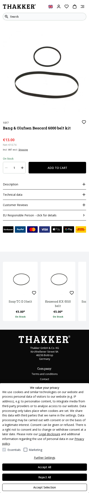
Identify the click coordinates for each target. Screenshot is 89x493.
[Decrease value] (6, 167)
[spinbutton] (14, 167)
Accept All (44, 467)
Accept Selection (44, 487)
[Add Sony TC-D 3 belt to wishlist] (34, 292)
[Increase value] (22, 167)
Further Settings (44, 458)
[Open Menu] (82, 6)
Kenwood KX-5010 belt (58, 304)
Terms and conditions (45, 374)
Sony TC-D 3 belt (20, 301)
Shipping (23, 149)
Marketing (35, 450)
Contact (44, 379)
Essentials (14, 450)
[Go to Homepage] (19, 6)
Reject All (44, 477)
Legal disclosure (49, 434)
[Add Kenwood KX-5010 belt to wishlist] (71, 292)
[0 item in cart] (74, 6)
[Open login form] (58, 6)
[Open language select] (50, 6)
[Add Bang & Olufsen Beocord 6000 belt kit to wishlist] (84, 122)
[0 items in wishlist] (66, 6)
